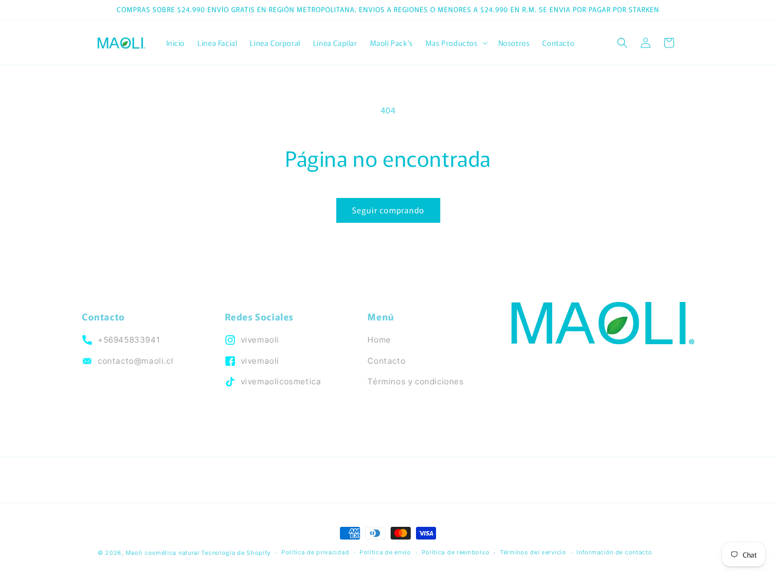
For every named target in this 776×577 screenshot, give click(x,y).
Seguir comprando (388, 209)
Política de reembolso (456, 552)
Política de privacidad (315, 552)
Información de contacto (614, 552)
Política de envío (385, 552)
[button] (455, 43)
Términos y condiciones (415, 381)
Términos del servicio (533, 552)
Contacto (386, 361)
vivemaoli (260, 340)
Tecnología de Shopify (236, 552)
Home (379, 340)
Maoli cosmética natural (163, 552)
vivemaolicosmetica (281, 381)
